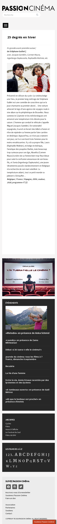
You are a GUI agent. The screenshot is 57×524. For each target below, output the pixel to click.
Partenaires (10, 507)
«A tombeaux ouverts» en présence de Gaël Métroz (27, 390)
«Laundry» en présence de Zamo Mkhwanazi (22, 341)
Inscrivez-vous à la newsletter (18, 492)
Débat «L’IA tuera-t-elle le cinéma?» (24, 349)
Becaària (10, 366)
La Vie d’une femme (15, 373)
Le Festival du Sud (13, 432)
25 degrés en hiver (21, 37)
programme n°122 (19, 182)
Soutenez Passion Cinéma (16, 495)
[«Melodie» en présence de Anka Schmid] (26, 318)
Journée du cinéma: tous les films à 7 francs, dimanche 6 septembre (24, 358)
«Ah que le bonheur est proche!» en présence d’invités (23, 400)
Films (8, 426)
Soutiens (9, 510)
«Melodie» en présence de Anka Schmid (27, 333)
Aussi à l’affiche (12, 429)
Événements (12, 304)
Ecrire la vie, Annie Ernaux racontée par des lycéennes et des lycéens (27, 381)
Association (10, 504)
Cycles (8, 423)
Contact (9, 513)
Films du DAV (11, 435)
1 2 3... (9, 455)
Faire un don (11, 498)
